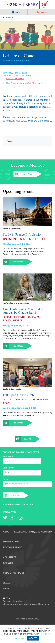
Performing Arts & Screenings (16, 303)
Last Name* (8, 468)
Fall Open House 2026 (18, 395)
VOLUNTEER (9, 557)
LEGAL (6, 583)
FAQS (6, 588)
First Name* (8, 456)
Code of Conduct (13, 573)
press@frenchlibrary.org (36, 604)
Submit (16, 495)
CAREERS (8, 563)
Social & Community (12, 228)
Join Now (28, 174)
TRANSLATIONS (11, 542)
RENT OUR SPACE (12, 547)
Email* (6, 479)
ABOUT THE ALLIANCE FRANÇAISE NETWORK (27, 532)
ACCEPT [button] (33, 638)
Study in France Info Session (23, 234)
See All (27, 439)
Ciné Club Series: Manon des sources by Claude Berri (23, 310)
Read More (17, 262)
